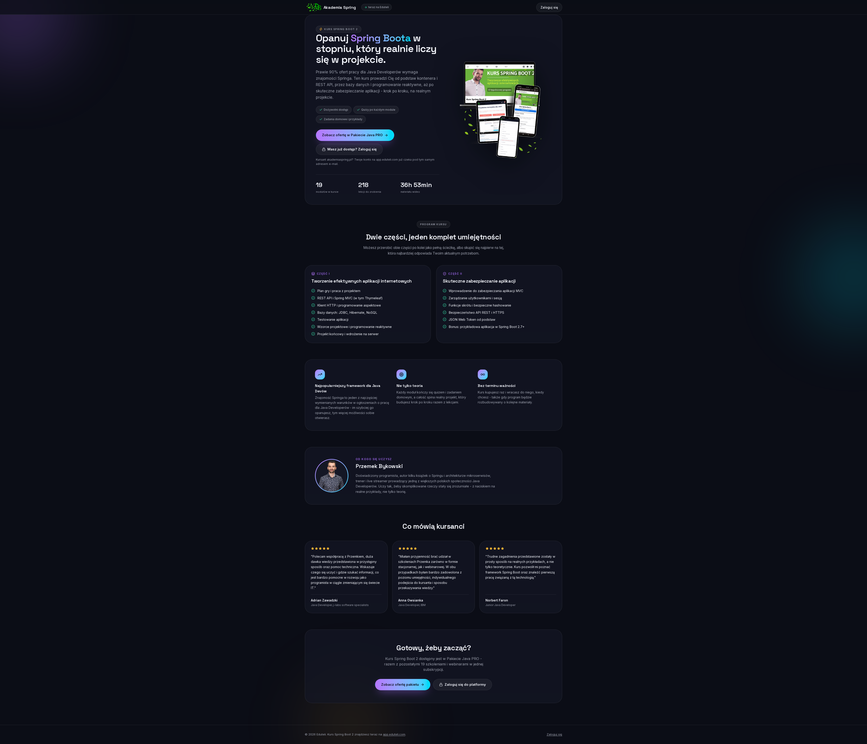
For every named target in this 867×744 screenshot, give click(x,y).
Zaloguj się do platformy (465, 684)
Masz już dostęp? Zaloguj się (352, 149)
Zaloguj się (549, 7)
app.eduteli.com (394, 734)
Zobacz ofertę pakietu (400, 684)
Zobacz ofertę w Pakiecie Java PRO (352, 135)
